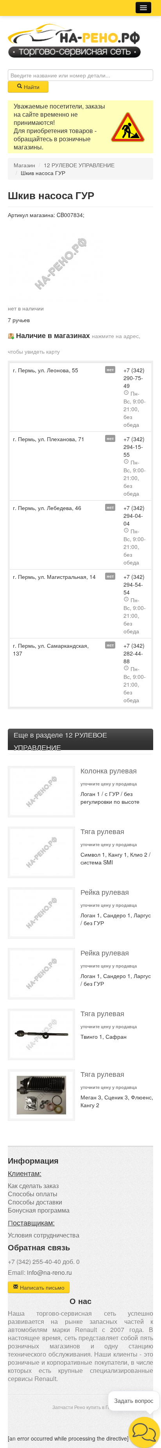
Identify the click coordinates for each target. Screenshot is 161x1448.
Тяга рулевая (102, 831)
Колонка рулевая (108, 770)
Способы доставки (35, 1201)
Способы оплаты (32, 1193)
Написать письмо (41, 1287)
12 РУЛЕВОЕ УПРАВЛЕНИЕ (79, 165)
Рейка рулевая (104, 892)
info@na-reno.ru (49, 1272)
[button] (144, 1432)
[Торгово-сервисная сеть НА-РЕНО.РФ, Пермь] (74, 40)
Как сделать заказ (33, 1185)
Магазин (24, 165)
